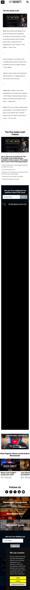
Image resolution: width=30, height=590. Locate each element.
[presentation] (2, 465)
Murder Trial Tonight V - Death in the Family (9, 473)
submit (23, 197)
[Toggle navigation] (3, 2)
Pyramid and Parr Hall (6, 475)
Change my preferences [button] (18, 584)
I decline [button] (18, 581)
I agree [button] (18, 577)
